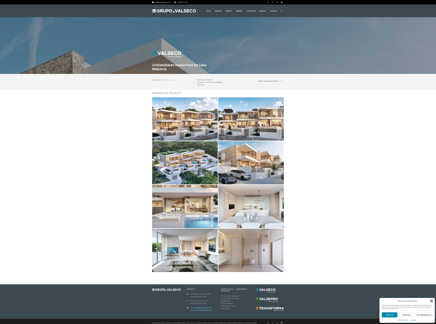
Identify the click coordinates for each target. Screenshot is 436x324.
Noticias (263, 11)
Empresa (218, 11)
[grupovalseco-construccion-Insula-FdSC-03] (251, 162)
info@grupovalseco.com (202, 308)
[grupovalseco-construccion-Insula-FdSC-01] (251, 119)
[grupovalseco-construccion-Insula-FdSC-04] (185, 206)
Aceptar (389, 315)
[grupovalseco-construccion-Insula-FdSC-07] (251, 250)
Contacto (273, 11)
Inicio (209, 11)
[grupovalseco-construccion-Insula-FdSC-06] (185, 250)
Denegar (406, 315)
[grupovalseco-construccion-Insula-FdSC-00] (185, 119)
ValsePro (239, 11)
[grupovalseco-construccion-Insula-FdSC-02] (185, 162)
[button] (431, 301)
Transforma (251, 11)
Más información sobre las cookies (245, 323)
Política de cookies (403, 320)
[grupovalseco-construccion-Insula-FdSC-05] (251, 206)
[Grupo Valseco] (174, 10)
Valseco (229, 11)
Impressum (413, 320)
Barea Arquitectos (167, 80)
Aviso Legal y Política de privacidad (205, 323)
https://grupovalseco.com (203, 310)
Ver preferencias (423, 315)
